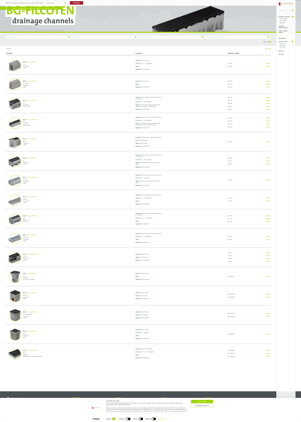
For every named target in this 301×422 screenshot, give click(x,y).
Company (38, 8)
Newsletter (31, 8)
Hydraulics (282, 43)
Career (14, 8)
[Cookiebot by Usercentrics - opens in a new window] (96, 419)
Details (268, 63)
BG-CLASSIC (283, 20)
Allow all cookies (202, 401)
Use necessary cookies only (202, 405)
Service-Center (283, 41)
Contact (55, 8)
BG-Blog (281, 51)
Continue (76, 3)
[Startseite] (6, 8)
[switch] (128, 419)
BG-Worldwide (22, 8)
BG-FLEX (282, 22)
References (283, 45)
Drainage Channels (284, 16)
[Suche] (292, 10)
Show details (161, 419)
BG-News (281, 54)
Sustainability (47, 8)
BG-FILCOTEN (283, 18)
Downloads (283, 47)
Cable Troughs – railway (284, 31)
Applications (282, 38)
